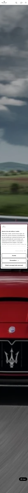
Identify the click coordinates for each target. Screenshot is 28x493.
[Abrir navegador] (26, 2)
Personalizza (13, 260)
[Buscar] (16, 2)
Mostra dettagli (19, 251)
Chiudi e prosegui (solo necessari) (14, 265)
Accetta (14, 255)
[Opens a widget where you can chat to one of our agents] (23, 479)
